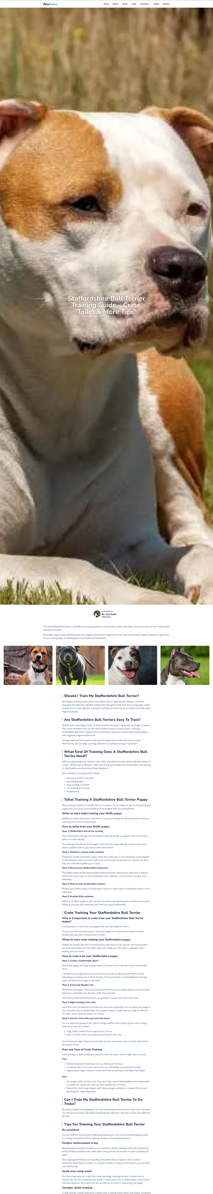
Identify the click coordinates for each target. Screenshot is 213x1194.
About (115, 4)
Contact (166, 4)
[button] (124, 4)
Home (106, 4)
